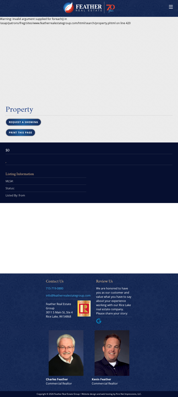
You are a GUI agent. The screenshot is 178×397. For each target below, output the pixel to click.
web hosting (107, 393)
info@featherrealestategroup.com (68, 295)
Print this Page (20, 132)
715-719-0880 (54, 288)
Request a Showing (23, 122)
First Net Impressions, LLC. (128, 393)
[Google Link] (100, 322)
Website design (89, 393)
